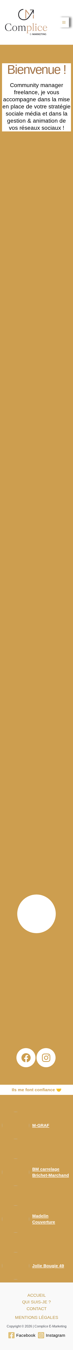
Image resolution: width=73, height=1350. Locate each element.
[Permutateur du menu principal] (64, 22)
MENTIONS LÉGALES (36, 1317)
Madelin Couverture (43, 1218)
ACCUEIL (36, 1295)
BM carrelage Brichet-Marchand (50, 1172)
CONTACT (37, 1308)
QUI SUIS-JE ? (36, 1302)
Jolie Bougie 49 (48, 1265)
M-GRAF (40, 1125)
